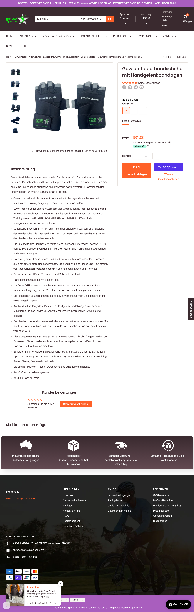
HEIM (9, 36)
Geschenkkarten (162, 515)
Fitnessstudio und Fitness (56, 36)
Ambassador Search (74, 500)
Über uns (68, 495)
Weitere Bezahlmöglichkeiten (168, 177)
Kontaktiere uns (71, 510)
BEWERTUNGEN (16, 46)
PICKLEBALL (120, 36)
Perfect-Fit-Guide (163, 500)
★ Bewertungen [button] (191, 309)
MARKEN (167, 36)
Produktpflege (161, 510)
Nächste (181, 56)
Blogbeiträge (160, 520)
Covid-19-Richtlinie (118, 505)
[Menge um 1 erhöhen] (156, 156)
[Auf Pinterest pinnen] (130, 87)
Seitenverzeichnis (73, 526)
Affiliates (68, 505)
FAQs (66, 515)
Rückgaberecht (71, 520)
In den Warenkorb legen (137, 171)
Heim (8, 56)
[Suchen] (110, 19)
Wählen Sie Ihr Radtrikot (167, 505)
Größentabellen (161, 495)
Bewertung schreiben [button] (75, 404)
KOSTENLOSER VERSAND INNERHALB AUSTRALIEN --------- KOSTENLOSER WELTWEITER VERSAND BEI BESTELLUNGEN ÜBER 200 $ (97, 3)
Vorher (168, 56)
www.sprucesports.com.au (21, 498)
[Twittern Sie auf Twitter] (136, 87)
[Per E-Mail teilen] (141, 87)
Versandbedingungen (119, 495)
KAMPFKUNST (145, 36)
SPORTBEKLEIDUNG (92, 36)
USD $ (75, 600)
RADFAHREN (25, 36)
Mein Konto (165, 23)
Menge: (126, 155)
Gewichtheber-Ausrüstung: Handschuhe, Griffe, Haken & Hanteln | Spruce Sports (54, 56)
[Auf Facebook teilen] (124, 87)
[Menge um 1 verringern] (136, 156)
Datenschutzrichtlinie (119, 510)
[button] (130, 82)
